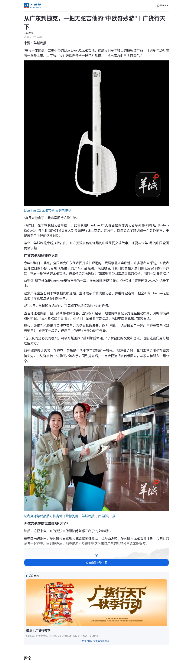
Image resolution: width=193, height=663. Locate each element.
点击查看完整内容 (96, 562)
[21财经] (32, 5)
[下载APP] (162, 5)
